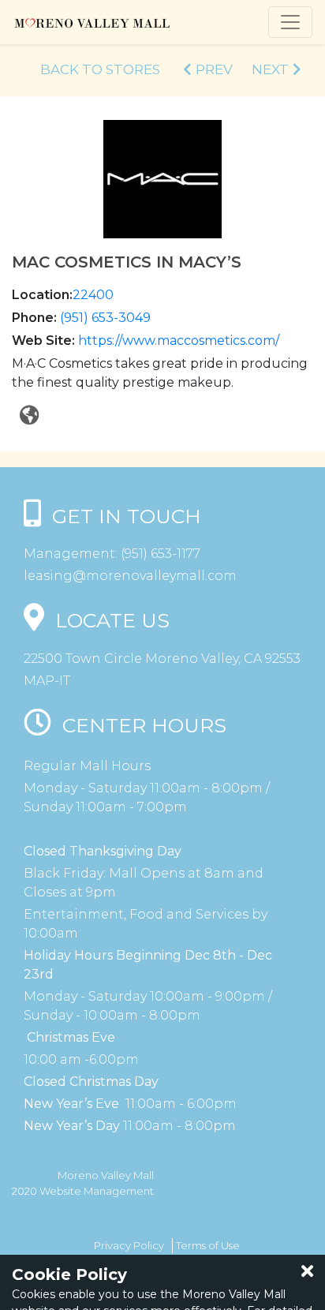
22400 (93, 294)
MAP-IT (47, 680)
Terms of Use (208, 1245)
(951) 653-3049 (105, 317)
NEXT (270, 69)
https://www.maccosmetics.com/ (178, 340)
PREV (214, 69)
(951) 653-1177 (159, 553)
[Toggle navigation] (290, 22)
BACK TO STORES (100, 69)
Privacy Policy (129, 1245)
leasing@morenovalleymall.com (130, 575)
